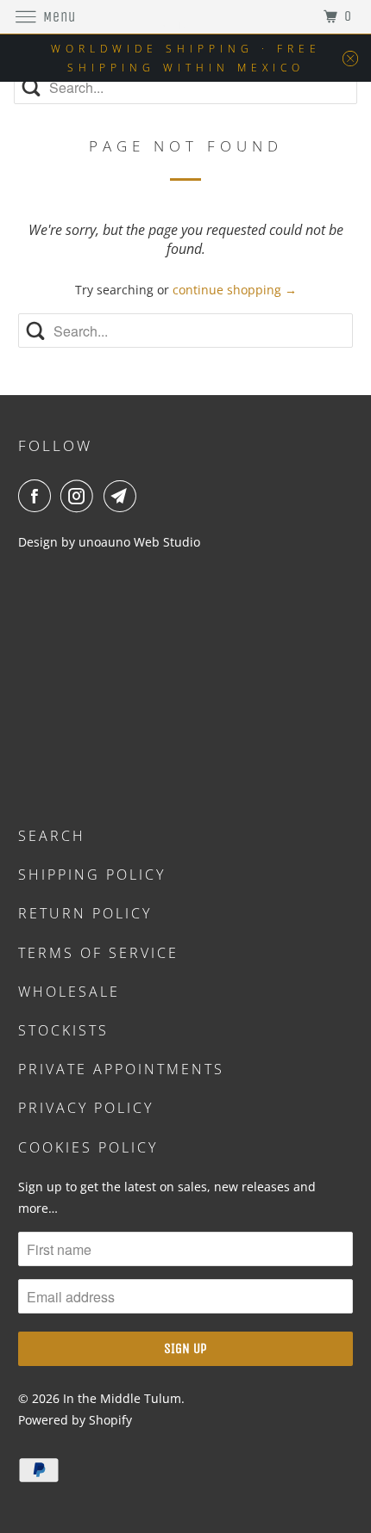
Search (51, 835)
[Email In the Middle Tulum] (123, 495)
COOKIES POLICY (88, 1147)
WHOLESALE (69, 991)
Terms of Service (98, 952)
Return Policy (85, 913)
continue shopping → (235, 289)
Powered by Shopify (75, 1420)
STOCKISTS (63, 1030)
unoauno (102, 542)
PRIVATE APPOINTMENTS (121, 1069)
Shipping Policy (92, 874)
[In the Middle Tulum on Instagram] (80, 495)
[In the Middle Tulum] (186, 17)
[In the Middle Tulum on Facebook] (38, 495)
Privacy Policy (86, 1107)
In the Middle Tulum (122, 1398)
